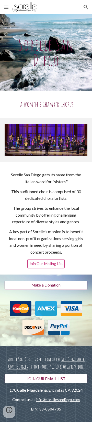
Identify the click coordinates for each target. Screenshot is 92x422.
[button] (6, 7)
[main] (46, 52)
